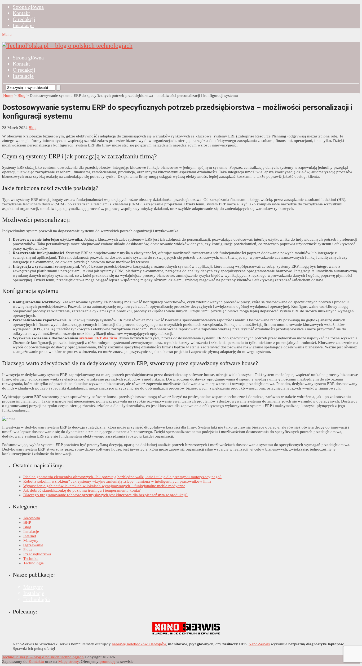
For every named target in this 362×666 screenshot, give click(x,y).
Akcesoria (31, 518)
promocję (107, 661)
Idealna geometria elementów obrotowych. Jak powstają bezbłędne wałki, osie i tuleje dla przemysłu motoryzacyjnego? (122, 477)
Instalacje (23, 25)
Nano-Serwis (259, 644)
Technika (30, 558)
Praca (27, 549)
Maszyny (30, 540)
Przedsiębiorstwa (37, 554)
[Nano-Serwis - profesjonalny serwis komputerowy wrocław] (186, 635)
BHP (27, 522)
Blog (21, 95)
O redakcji (24, 19)
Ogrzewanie (33, 545)
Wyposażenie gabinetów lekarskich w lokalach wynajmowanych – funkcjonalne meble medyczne (104, 486)
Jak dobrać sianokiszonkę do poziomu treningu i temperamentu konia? (82, 490)
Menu (7, 34)
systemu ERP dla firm (98, 338)
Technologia (33, 563)
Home (7, 95)
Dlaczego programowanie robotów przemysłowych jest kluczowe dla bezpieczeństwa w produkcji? (105, 495)
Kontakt (21, 13)
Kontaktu (36, 661)
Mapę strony (68, 661)
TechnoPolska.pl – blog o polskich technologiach (43, 657)
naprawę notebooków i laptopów (139, 644)
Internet (29, 536)
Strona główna (28, 7)
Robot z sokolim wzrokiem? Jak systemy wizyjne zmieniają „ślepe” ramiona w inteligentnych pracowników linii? (117, 481)
